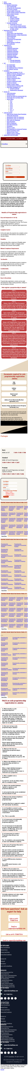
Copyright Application (15, 60)
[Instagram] (8, 998)
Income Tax (6, 92)
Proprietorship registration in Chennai (4, 599)
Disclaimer (3, 963)
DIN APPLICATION (14, 89)
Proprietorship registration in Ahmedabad (4, 620)
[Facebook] (2, 998)
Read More (4, 536)
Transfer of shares (11, 80)
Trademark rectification (12, 51)
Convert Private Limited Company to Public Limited (18, 28)
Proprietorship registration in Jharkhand (12, 519)
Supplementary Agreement (16, 90)
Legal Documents (8, 112)
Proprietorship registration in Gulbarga (12, 625)
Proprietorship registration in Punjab (19, 533)
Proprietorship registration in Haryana (6, 587)
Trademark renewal (11, 56)
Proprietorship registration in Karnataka (19, 519)
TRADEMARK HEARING (12, 57)
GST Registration (11, 65)
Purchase (6, 496)
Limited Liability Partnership (13, 11)
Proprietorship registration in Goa (12, 514)
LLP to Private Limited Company (18, 26)
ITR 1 (11, 100)
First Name (8, 165)
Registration (10, 32)
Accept (2, 1069)
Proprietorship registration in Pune (4, 625)
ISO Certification (11, 44)
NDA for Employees (11, 123)
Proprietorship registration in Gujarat (19, 514)
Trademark (9, 47)
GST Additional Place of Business (15, 68)
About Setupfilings (5, 947)
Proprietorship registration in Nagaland (4, 533)
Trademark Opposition (12, 54)
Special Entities (10, 15)
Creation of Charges (11, 83)
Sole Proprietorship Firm (7, 972)
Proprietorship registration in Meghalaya (19, 526)
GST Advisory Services (12, 69)
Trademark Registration (12, 48)
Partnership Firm (5, 974)
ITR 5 (11, 108)
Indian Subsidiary (14, 21)
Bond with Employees (12, 124)
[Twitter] (5, 998)
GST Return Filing (11, 66)
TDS (11, 102)
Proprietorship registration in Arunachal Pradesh (12, 508)
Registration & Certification (10, 30)
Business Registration (12, 5)
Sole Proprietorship (11, 6)
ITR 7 (11, 111)
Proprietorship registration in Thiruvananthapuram (20, 684)
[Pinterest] (12, 998)
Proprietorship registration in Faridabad (12, 604)
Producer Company (14, 18)
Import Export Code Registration (15, 33)
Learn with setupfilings (6, 966)
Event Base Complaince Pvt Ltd (14, 72)
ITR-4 (11, 106)
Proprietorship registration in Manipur (12, 526)
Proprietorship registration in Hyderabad (4, 609)
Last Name (5, 484)
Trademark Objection (12, 50)
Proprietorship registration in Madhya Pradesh (4, 526)
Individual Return (11, 95)
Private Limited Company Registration (16, 12)
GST (5, 63)
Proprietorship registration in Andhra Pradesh (4, 508)
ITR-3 (11, 105)
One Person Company (12, 9)
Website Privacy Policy (12, 132)
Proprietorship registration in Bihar (19, 579)
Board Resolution (11, 121)
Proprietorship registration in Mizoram (20, 583)
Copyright (9, 59)
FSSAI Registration (11, 36)
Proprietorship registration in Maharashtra (12, 533)
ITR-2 (11, 103)
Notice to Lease (11, 127)
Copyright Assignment (15, 62)
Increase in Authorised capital (14, 81)
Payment (3, 961)
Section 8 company (14, 20)
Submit (15, 177)
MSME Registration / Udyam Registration (17, 35)
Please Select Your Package (10, 490)
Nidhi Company (13, 17)
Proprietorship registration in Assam (19, 507)
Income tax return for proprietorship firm (17, 96)
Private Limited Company (7, 983)
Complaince (6, 71)
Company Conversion (12, 23)
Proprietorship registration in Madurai (19, 615)
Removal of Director (12, 77)
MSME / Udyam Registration (7, 977)
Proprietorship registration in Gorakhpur (12, 620)
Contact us (3, 1016)
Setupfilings (11, 1056)
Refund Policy (4, 950)
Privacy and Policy (5, 952)
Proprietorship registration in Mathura (19, 625)
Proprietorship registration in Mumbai (12, 599)
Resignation (9, 126)
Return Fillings (10, 99)
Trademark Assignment (12, 53)
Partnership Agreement (12, 115)
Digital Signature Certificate (13, 42)
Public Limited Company (13, 14)
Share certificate (11, 38)
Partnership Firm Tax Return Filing (15, 97)
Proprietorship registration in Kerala (19, 587)
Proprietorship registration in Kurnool (19, 599)
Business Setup (7, 3)
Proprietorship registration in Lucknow (19, 609)
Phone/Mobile (9, 168)
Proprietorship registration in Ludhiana (19, 604)
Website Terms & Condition (13, 133)
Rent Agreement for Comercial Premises (17, 129)
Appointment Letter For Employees (15, 117)
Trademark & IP (7, 45)
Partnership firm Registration (14, 8)
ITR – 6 (12, 109)
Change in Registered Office (13, 78)
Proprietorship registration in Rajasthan (7, 583)
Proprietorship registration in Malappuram (19, 620)
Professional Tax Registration (14, 39)
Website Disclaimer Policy (13, 130)
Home (5, 2)
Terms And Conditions (6, 954)
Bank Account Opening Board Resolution (16, 114)
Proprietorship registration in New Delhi (4, 604)
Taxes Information (11, 93)
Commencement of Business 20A (15, 86)
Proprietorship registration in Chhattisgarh (4, 514)
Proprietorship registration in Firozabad (12, 609)
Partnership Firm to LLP (16, 24)
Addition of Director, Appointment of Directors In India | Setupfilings (15, 74)
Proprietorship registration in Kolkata (4, 615)
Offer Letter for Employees (13, 120)
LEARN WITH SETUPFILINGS (11, 135)
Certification (10, 41)
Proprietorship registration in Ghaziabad (12, 615)
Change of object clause (13, 84)
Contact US (3, 959)
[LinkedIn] (15, 998)
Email (7, 171)
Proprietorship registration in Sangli (6, 654)
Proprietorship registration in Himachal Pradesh (4, 520)
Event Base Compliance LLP (14, 87)
